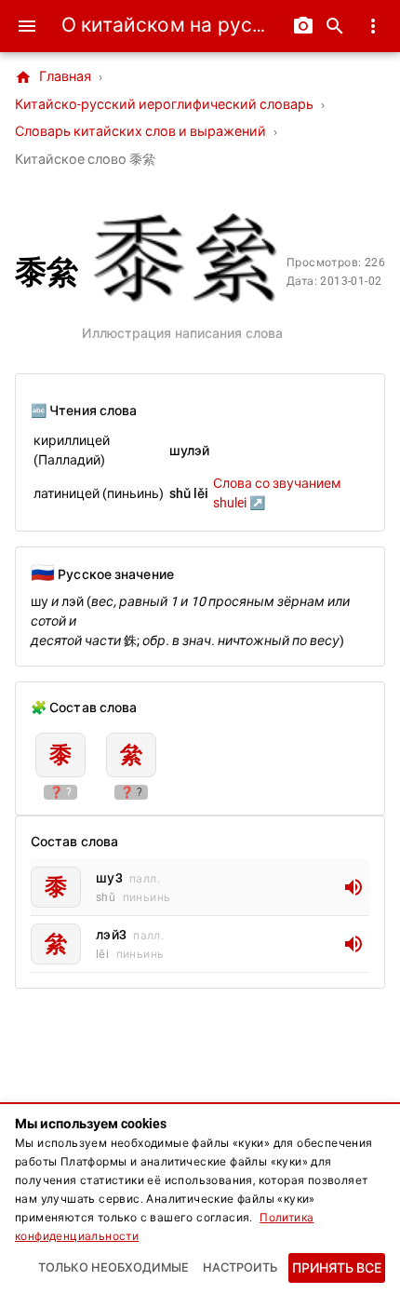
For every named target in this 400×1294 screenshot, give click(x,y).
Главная (53, 77)
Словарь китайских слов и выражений (140, 132)
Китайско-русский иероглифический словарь (164, 105)
